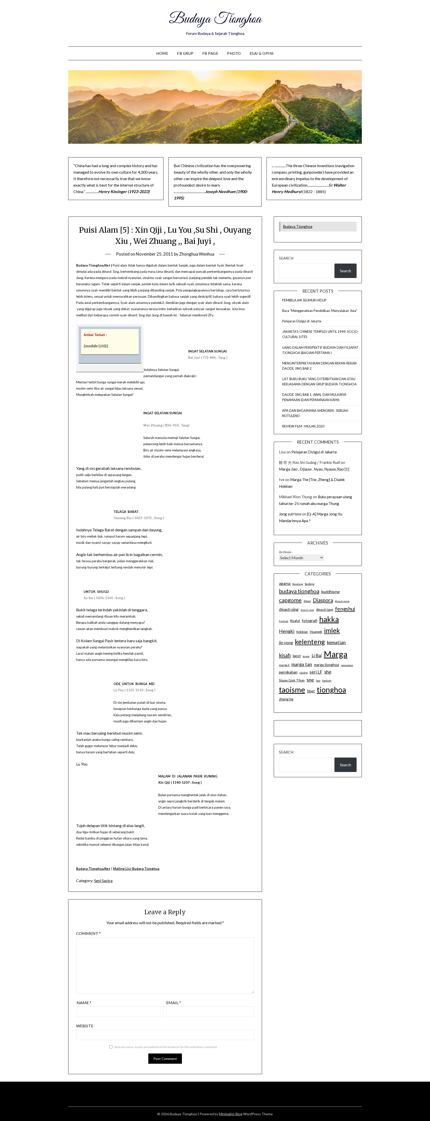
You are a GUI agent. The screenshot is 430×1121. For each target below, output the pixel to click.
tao (318, 680)
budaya (309, 584)
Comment (88, 933)
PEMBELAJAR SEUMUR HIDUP (304, 300)
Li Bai (317, 655)
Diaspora (323, 600)
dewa (307, 601)
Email (173, 1002)
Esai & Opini (262, 53)
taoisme (292, 689)
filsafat (295, 621)
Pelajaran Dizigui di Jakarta (301, 321)
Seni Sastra (103, 880)
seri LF (316, 672)
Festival (283, 621)
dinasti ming (342, 601)
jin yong (286, 642)
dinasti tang (324, 610)
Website (84, 1025)
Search (286, 258)
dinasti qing (289, 609)
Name (84, 1002)
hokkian (302, 632)
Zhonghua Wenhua (196, 254)
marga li (284, 665)
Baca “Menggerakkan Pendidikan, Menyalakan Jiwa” (319, 311)
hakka (329, 619)
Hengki (286, 631)
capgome (290, 600)
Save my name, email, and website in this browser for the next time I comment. (166, 1047)
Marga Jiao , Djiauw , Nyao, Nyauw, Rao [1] (314, 469)
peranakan (347, 665)
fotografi (309, 620)
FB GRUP (185, 53)
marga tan (301, 664)
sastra (303, 672)
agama (284, 583)
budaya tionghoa (299, 591)
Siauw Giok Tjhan (292, 680)
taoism (326, 680)
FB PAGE (210, 53)
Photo (234, 53)
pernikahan (288, 672)
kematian (336, 642)
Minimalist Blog (230, 1114)
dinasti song (307, 610)
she (327, 672)
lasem (306, 656)
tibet (311, 691)
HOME (162, 53)
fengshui (345, 609)
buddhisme (330, 591)
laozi (297, 655)
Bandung (297, 583)
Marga (335, 654)
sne (310, 680)
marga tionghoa (326, 665)
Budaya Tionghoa (215, 19)
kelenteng (310, 641)
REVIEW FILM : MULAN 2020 (303, 426)
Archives (285, 552)
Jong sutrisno (290, 514)
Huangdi (316, 632)
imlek (332, 630)
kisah (285, 655)
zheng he (286, 699)
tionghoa (331, 689)
